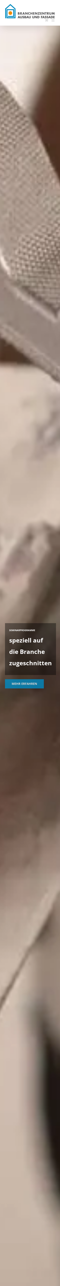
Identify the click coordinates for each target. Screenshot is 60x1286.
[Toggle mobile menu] (53, 20)
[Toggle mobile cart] (46, 20)
